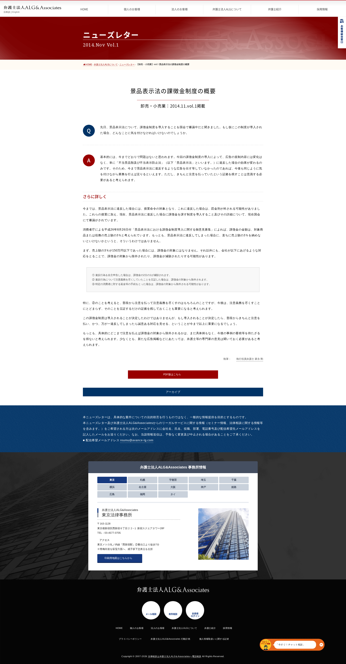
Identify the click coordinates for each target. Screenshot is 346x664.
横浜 (112, 487)
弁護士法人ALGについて (184, 628)
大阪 (173, 487)
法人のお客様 (158, 628)
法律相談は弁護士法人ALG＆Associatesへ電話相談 (174, 656)
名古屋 (142, 487)
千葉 (233, 479)
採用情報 (227, 628)
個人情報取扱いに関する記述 (214, 639)
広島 (112, 494)
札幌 (142, 479)
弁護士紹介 (210, 628)
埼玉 (203, 479)
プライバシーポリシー (130, 639)
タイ (173, 494)
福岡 (142, 494)
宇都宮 (173, 479)
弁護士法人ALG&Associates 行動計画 (170, 639)
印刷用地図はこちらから (119, 558)
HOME (119, 628)
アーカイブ (173, 391)
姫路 (233, 487)
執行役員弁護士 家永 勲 (249, 358)
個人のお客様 (137, 628)
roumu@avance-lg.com (136, 440)
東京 (112, 479)
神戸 (203, 487)
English (16, 12)
